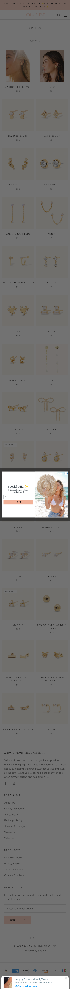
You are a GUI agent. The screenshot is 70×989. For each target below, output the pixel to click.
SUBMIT (18, 502)
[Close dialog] (66, 473)
